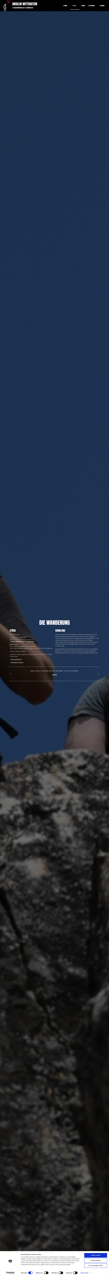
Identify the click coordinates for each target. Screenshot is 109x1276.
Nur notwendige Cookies (96, 1265)
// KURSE (83, 6)
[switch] (46, 1273)
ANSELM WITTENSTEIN (24, 4)
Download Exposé (16, 659)
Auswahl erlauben (96, 1260)
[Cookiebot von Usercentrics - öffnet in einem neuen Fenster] (10, 1273)
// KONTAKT (102, 6)
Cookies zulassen (96, 1255)
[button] (10, 674)
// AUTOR (74, 6)
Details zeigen (84, 1273)
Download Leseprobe (17, 662)
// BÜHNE (65, 6)
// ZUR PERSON (91, 6)
